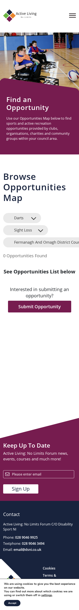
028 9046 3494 (32, 543)
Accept (12, 603)
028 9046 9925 (26, 537)
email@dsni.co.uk (27, 549)
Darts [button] (19, 217)
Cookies (49, 568)
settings (46, 595)
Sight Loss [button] (23, 230)
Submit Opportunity (39, 307)
